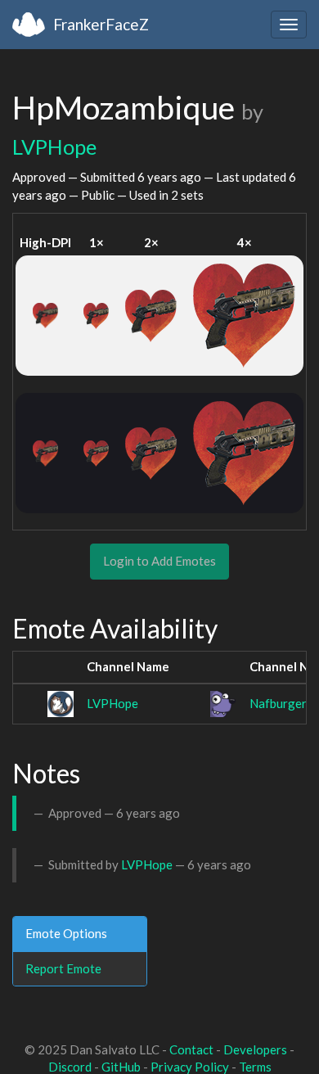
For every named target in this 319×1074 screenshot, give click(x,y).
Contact (191, 1049)
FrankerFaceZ (101, 24)
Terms (255, 1066)
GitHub (121, 1066)
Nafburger (278, 703)
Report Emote (63, 968)
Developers (255, 1049)
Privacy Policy (190, 1066)
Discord (70, 1066)
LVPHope (54, 146)
